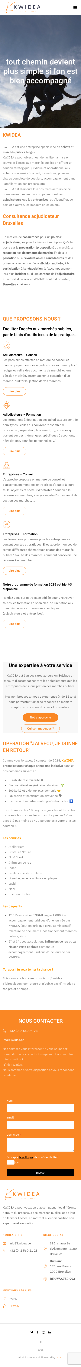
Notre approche (40, 717)
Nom (11, 1100)
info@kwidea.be (13, 1040)
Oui (17, 1162)
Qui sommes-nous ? (40, 728)
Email (11, 1117)
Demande (14, 1134)
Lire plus (14, 391)
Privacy (14, 1306)
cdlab (59, 1357)
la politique (26, 1157)
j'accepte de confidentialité (33, 1157)
